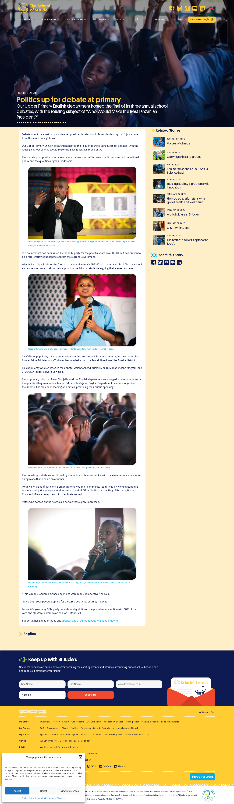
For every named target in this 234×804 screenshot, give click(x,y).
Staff (42, 728)
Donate (54, 734)
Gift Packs (96, 734)
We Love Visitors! (48, 741)
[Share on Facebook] (154, 263)
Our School (25, 19)
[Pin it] (167, 263)
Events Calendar (82, 741)
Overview (45, 722)
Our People (49, 19)
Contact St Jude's (57, 798)
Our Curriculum (94, 722)
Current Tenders (70, 747)
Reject (43, 791)
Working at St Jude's (50, 747)
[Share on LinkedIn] (180, 263)
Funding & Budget (150, 722)
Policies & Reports (170, 722)
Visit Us (120, 19)
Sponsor (44, 734)
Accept (17, 791)
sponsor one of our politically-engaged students (90, 620)
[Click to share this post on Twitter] (161, 263)
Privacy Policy (41, 798)
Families (74, 728)
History (56, 722)
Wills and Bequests (113, 734)
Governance (53, 728)
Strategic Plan (132, 722)
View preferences (70, 791)
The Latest (158, 19)
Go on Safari (66, 741)
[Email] (173, 263)
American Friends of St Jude (126, 728)
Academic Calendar (113, 722)
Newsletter (92, 754)
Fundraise (65, 734)
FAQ (149, 734)
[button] (80, 757)
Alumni (65, 728)
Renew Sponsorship (134, 734)
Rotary (65, 722)
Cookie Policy (28, 798)
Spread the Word (80, 734)
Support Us (99, 19)
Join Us (139, 19)
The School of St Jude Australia (95, 728)
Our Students (77, 722)
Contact (178, 19)
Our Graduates (74, 19)
